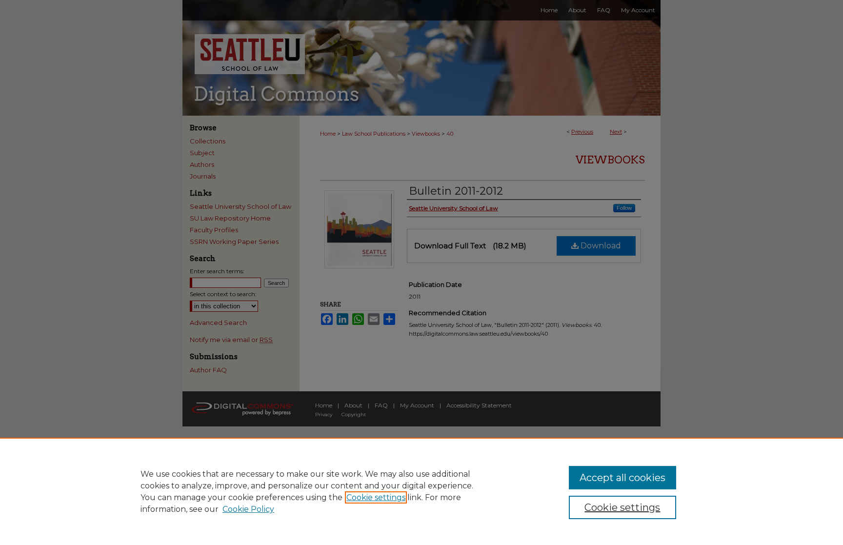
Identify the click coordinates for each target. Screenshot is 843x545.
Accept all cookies (622, 478)
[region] (421, 491)
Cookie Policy (248, 509)
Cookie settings (375, 497)
